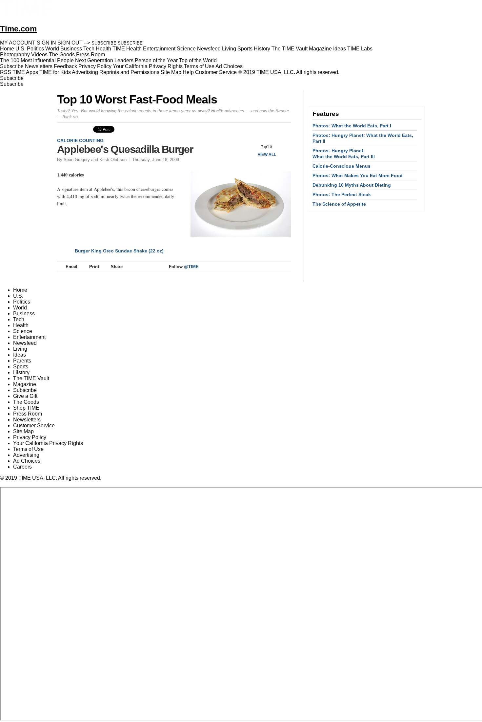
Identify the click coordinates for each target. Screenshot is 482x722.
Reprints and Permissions (129, 72)
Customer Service (216, 72)
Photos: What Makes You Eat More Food (357, 175)
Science (22, 331)
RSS (5, 72)
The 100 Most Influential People (37, 60)
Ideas (19, 355)
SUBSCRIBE (103, 43)
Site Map (171, 72)
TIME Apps (25, 72)
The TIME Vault (31, 378)
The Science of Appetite (339, 204)
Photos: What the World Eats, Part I (351, 125)
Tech (18, 319)
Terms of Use (199, 66)
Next (283, 146)
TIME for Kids (55, 72)
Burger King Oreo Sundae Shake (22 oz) (119, 250)
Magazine (24, 384)
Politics (21, 302)
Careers (22, 467)
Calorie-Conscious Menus (341, 166)
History (21, 372)
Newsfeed (25, 343)
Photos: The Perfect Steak (341, 194)
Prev (249, 146)
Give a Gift (25, 396)
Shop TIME (26, 408)
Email (71, 266)
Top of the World (198, 60)
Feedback (65, 66)
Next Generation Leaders (104, 60)
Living (20, 349)
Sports (20, 366)
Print (94, 266)
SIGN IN (46, 43)
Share (117, 266)
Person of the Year (156, 60)
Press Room (27, 414)
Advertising (85, 72)
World (20, 307)
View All (267, 154)
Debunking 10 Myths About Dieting (351, 185)
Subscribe (12, 66)
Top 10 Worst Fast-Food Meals (137, 99)
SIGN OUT (70, 43)
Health (21, 325)
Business (24, 313)
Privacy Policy (94, 66)
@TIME (191, 266)
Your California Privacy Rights (148, 66)
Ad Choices (229, 66)
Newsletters (38, 66)
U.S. (18, 296)
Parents (22, 360)
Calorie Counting (80, 140)
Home (20, 290)
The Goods (26, 402)
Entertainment (29, 337)
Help (188, 72)
